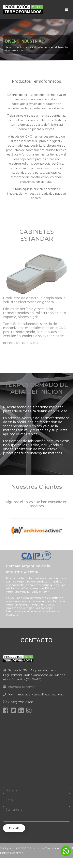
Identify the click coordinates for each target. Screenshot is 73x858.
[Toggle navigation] (66, 9)
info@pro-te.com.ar (20, 687)
